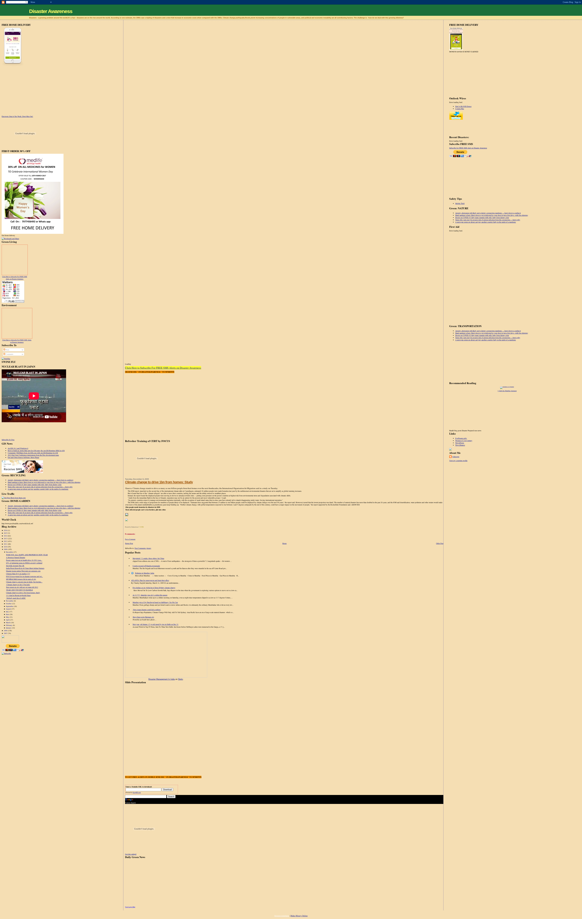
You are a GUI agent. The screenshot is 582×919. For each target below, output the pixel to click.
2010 (5, 547)
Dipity (180, 679)
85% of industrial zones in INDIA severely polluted (24, 563)
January (8, 628)
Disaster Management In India (161, 679)
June (7, 614)
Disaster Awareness (50, 11)
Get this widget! (130, 854)
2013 (5, 538)
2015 (5, 533)
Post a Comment (130, 539)
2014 (5, 536)
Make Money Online (299, 916)
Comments (9, 354)
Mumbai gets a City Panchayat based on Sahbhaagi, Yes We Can (155, 602)
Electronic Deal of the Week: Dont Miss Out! (17, 116)
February (9, 625)
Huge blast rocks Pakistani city (143, 617)
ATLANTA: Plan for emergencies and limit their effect (150, 580)
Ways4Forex (459, 443)
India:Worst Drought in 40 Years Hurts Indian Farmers (25, 568)
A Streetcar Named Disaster (15, 557)
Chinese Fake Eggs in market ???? (18, 574)
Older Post (439, 543)
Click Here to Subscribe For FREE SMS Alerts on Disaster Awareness (14, 278)
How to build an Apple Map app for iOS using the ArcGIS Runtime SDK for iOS (36, 450)
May (7, 617)
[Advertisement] (27, 89)
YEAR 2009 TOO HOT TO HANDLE (19, 590)
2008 (5, 630)
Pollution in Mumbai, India (144, 573)
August (8, 609)
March (8, 622)
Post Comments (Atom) (143, 548)
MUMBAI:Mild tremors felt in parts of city (21, 579)
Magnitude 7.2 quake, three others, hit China (148, 558)
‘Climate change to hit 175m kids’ (18, 584)
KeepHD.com (137, 792)
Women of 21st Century (463, 440)
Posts (7, 350)
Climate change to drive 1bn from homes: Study (23, 592)
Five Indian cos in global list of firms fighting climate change (154, 587)
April (8, 620)
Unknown (455, 456)
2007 (5, 633)
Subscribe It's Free (8, 439)
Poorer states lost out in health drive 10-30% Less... (24, 560)
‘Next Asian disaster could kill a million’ (147, 609)
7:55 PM (141, 527)
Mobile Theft (460, 203)
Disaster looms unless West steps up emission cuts (23, 571)
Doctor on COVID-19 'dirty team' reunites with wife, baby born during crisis (34, 484)
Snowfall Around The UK (15, 566)
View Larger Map (130, 907)
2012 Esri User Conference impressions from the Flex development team (33, 455)
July (7, 611)
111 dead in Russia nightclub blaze (18, 595)
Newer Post (129, 543)
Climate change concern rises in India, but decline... (24, 582)
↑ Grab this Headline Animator (507, 391)
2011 (5, 544)
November (9, 601)
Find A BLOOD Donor (463, 106)
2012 (5, 541)
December (9, 552)
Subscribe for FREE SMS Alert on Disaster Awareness (468, 148)
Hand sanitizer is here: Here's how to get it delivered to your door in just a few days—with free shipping (44, 482)
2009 (5, 549)
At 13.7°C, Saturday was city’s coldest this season (150, 595)
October (9, 603)
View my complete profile (458, 460)
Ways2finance (460, 445)
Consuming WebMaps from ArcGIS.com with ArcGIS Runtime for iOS (33, 453)
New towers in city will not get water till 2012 (22, 587)
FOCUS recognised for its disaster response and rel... (24, 576)
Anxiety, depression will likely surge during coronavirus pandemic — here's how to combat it (40, 480)
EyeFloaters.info (461, 438)
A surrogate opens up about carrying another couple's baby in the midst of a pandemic (38, 489)
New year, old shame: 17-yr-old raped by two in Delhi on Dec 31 (155, 624)
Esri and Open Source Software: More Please (23, 457)
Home (284, 543)
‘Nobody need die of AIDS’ (16, 598)
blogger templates (281, 916)
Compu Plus (459, 109)
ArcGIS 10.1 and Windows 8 (18, 448)
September (9, 606)
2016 (5, 530)
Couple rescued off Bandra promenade (146, 566)
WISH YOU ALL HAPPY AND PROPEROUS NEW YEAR (27, 555)
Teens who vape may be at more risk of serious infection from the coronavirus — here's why (40, 487)
